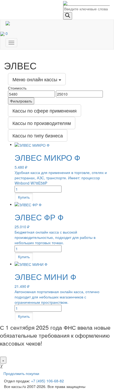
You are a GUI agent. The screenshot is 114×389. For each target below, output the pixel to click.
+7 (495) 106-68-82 (47, 380)
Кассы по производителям (41, 122)
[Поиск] (67, 16)
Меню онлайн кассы (35, 79)
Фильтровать (21, 101)
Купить (24, 197)
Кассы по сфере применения (44, 110)
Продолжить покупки (21, 373)
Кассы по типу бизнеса (37, 135)
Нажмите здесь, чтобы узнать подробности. (48, 350)
